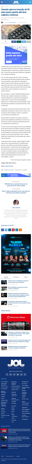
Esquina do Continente (3, 405)
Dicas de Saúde (25, 404)
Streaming (14, 420)
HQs (12, 413)
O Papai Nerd (14, 416)
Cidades (3, 394)
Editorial (14, 392)
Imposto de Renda (9, 169)
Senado (25, 169)
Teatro (2, 417)
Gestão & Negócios (16, 387)
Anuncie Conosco (10, 456)
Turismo (24, 415)
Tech (13, 421)
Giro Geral (24, 383)
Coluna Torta (4, 400)
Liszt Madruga (4, 388)
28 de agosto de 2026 (7, 328)
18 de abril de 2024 (22, 22)
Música (2, 413)
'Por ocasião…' (4, 381)
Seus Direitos (25, 411)
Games (13, 411)
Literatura (3, 411)
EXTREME (14, 401)
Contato (18, 456)
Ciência (3, 396)
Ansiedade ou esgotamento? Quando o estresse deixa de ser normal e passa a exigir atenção (19, 303)
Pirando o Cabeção (24, 393)
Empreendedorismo (16, 386)
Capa (2, 6)
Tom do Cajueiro (26, 413)
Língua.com (14, 395)
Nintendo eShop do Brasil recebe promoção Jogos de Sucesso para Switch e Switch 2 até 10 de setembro (15, 325)
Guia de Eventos (4, 387)
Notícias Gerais (15, 389)
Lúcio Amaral (12, 22)
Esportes (14, 398)
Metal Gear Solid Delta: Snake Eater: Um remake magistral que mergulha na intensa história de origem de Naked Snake (18, 295)
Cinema (2, 410)
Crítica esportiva (15, 399)
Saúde (23, 401)
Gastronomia (4, 385)
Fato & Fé (14, 406)
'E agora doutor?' (25, 403)
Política (24, 395)
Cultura (3, 408)
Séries (13, 418)
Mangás (13, 414)
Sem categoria (25, 409)
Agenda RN (4, 383)
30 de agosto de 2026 (13, 337)
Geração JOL (25, 381)
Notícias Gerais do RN (26, 388)
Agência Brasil (9, 166)
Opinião (24, 390)
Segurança (24, 407)
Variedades (25, 419)
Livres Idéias (25, 385)
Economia (6, 6)
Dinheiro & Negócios (14, 384)
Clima (2, 398)
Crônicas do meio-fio (4, 403)
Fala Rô (23, 397)
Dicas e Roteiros (25, 416)
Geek (13, 408)
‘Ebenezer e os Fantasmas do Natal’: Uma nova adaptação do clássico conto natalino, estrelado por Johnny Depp (19, 334)
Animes (13, 409)
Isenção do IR (18, 169)
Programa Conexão (5, 415)
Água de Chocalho (3, 392)
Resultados (14, 403)
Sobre (2, 456)
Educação (14, 394)
